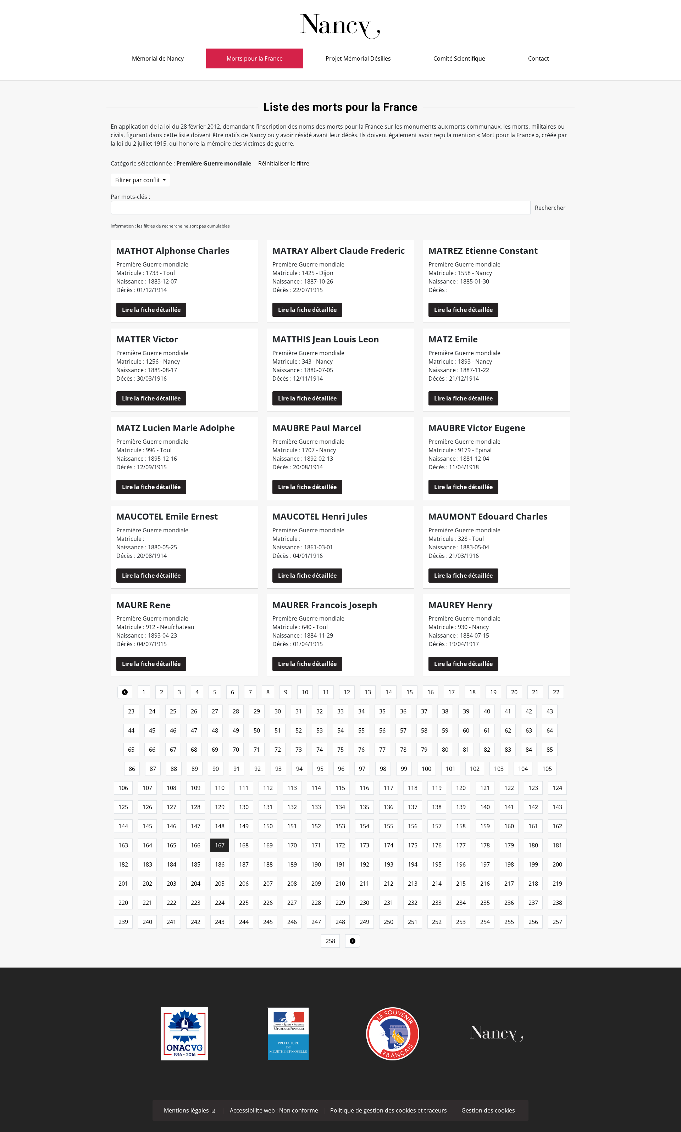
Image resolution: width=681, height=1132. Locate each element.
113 (292, 788)
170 (292, 845)
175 (412, 845)
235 (485, 903)
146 (171, 826)
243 (220, 922)
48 (215, 730)
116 (364, 788)
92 (257, 769)
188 (268, 864)
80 (445, 749)
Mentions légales (186, 1110)
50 (257, 730)
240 (147, 922)
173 (364, 845)
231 (388, 903)
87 (153, 769)
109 (195, 788)
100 (426, 769)
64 (550, 730)
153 (340, 826)
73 (298, 749)
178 (485, 845)
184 (171, 864)
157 (437, 826)
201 (123, 883)
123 (533, 788)
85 (550, 749)
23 (131, 711)
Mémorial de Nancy (158, 58)
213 (412, 883)
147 (195, 826)
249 (364, 922)
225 (244, 903)
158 (461, 826)
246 (292, 922)
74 (319, 749)
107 (147, 788)
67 (173, 749)
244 (244, 922)
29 (257, 711)
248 (340, 922)
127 (171, 807)
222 (171, 903)
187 (244, 864)
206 (244, 883)
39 (466, 711)
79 (424, 749)
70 (236, 749)
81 (466, 749)
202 (147, 883)
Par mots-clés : (130, 197)
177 (461, 845)
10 (305, 692)
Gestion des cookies (488, 1110)
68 (194, 749)
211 (364, 883)
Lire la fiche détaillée (151, 310)
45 (152, 730)
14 (389, 692)
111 (244, 788)
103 (499, 769)
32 (319, 711)
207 (268, 883)
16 (430, 692)
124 (557, 788)
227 (292, 903)
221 (147, 903)
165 (171, 845)
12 (347, 692)
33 (340, 711)
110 (220, 788)
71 (257, 749)
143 (557, 807)
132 (292, 807)
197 (485, 864)
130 (244, 807)
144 (123, 826)
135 (364, 807)
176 (437, 845)
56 (382, 730)
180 (533, 845)
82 (487, 749)
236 (509, 903)
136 (388, 807)
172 (340, 845)
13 (368, 692)
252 (437, 922)
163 (123, 845)
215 (461, 883)
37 (424, 711)
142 (533, 807)
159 (485, 826)
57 (403, 730)
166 (195, 845)
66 (152, 749)
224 (220, 903)
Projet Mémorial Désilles (358, 58)
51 (278, 730)
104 (523, 769)
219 (557, 883)
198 (509, 864)
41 (508, 711)
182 (123, 864)
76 (361, 749)
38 (445, 711)
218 (533, 883)
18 (472, 692)
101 (450, 769)
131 (268, 807)
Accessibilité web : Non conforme (274, 1110)
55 (361, 730)
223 (195, 903)
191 (340, 864)
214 (437, 883)
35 (382, 711)
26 (194, 711)
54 (340, 730)
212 (388, 883)
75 (340, 749)
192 (364, 864)
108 (171, 788)
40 (487, 711)
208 (292, 883)
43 (550, 711)
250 (388, 922)
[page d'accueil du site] (340, 24)
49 (236, 730)
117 (388, 788)
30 (278, 711)
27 (215, 711)
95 (320, 769)
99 (404, 769)
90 (215, 769)
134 (340, 807)
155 (388, 826)
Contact (538, 58)
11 (326, 692)
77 (382, 749)
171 (316, 845)
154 (364, 826)
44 (131, 730)
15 (409, 692)
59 (445, 730)
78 (403, 749)
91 (236, 769)
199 (533, 864)
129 (220, 807)
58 (424, 730)
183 (147, 864)
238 (557, 903)
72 (278, 749)
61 (487, 730)
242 (195, 922)
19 (493, 692)
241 (171, 922)
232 (412, 903)
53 (319, 730)
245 (268, 922)
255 (509, 922)
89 (195, 769)
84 (529, 749)
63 (529, 730)
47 (194, 730)
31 (298, 711)
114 (316, 788)
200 (557, 864)
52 (298, 730)
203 (171, 883)
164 (147, 845)
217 (509, 883)
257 (557, 922)
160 (509, 826)
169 (268, 845)
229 (340, 903)
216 (485, 883)
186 (220, 864)
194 (412, 864)
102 (475, 769)
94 (299, 769)
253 (461, 922)
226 (268, 903)
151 (292, 826)
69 (215, 749)
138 (437, 807)
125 (123, 807)
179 (509, 845)
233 (437, 903)
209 (316, 883)
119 (437, 788)
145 (147, 826)
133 (316, 807)
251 (412, 922)
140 (485, 807)
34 (361, 711)
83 (508, 749)
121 (485, 788)
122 (509, 788)
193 (388, 864)
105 (547, 769)
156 (412, 826)
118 (412, 788)
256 (533, 922)
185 (195, 864)
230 (364, 903)
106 (123, 788)
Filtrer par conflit (138, 180)
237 (533, 903)
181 (557, 845)
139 (461, 807)
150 (268, 826)
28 (236, 711)
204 (195, 883)
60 (466, 730)
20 (514, 692)
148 (220, 826)
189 (292, 864)
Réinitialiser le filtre (283, 163)
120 (461, 788)
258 (330, 941)
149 (244, 826)
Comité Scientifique (459, 58)
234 (461, 903)
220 (123, 903)
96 (341, 769)
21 (535, 692)
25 (173, 711)
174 (388, 845)
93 (278, 769)
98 (383, 769)
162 (557, 826)
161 (533, 826)
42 (529, 711)
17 (451, 692)
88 (174, 769)
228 (316, 903)
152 (316, 826)
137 (412, 807)
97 (362, 769)
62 (508, 730)
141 (509, 807)
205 (220, 883)
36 (403, 711)
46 (173, 730)
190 (316, 864)
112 (268, 788)
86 (132, 769)
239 (123, 922)
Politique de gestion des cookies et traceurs (388, 1110)
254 (485, 922)
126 (147, 807)
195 (437, 864)
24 (152, 711)
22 (556, 692)
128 (195, 807)
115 (340, 788)
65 (131, 749)
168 (244, 845)
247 (316, 922)
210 (340, 883)
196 (461, 864)
